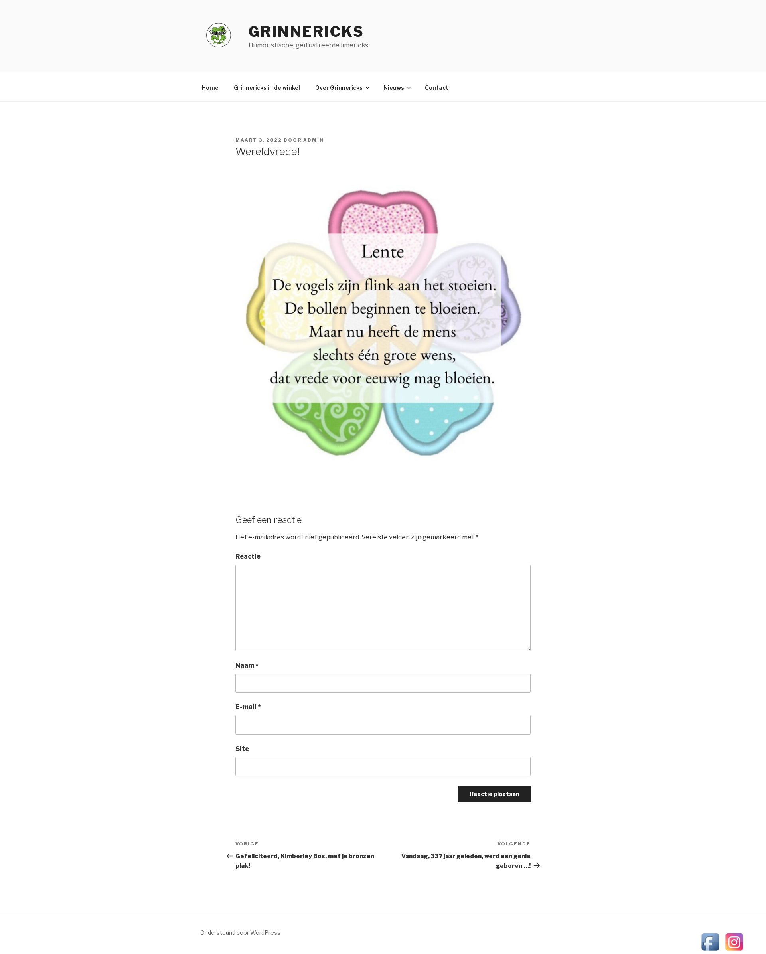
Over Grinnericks (339, 87)
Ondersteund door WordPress (240, 932)
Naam (247, 665)
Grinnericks (306, 31)
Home (210, 87)
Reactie (248, 556)
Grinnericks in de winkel (267, 87)
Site (242, 749)
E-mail (248, 707)
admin (313, 140)
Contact (436, 87)
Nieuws (393, 87)
